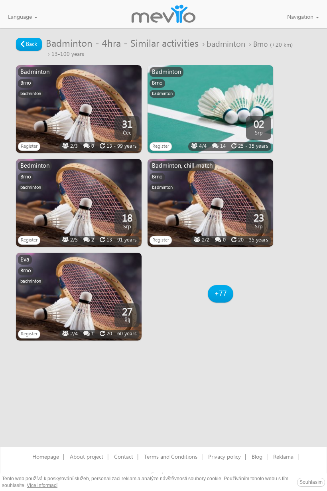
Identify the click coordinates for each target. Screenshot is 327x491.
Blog (257, 457)
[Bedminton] (79, 203)
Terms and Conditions (170, 457)
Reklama (283, 457)
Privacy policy (224, 457)
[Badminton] (79, 109)
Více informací (42, 485)
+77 (220, 293)
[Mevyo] (163, 14)
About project (86, 457)
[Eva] (79, 297)
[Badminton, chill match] (210, 203)
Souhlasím (311, 482)
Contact (123, 457)
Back (30, 44)
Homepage (45, 457)
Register (29, 146)
